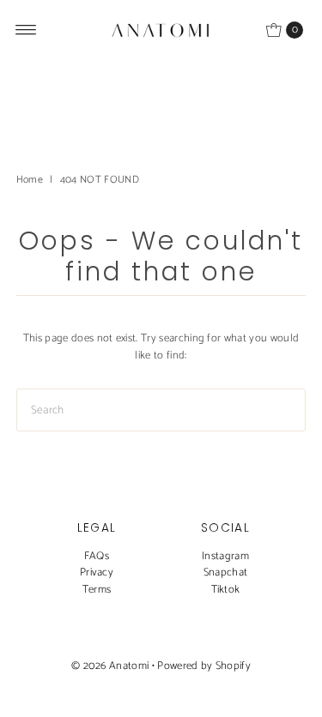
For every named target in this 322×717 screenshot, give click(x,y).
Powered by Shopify (204, 666)
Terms (97, 590)
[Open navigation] (26, 30)
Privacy (96, 572)
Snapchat (226, 572)
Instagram (225, 556)
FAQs (96, 556)
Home (29, 180)
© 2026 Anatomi (110, 666)
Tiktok (225, 590)
